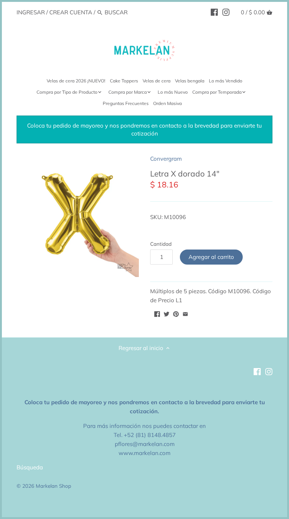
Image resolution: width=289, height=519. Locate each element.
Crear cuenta (70, 12)
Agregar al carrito (211, 256)
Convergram (166, 158)
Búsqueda (30, 467)
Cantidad (161, 244)
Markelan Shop (53, 485)
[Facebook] (214, 12)
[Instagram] (226, 12)
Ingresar (31, 12)
